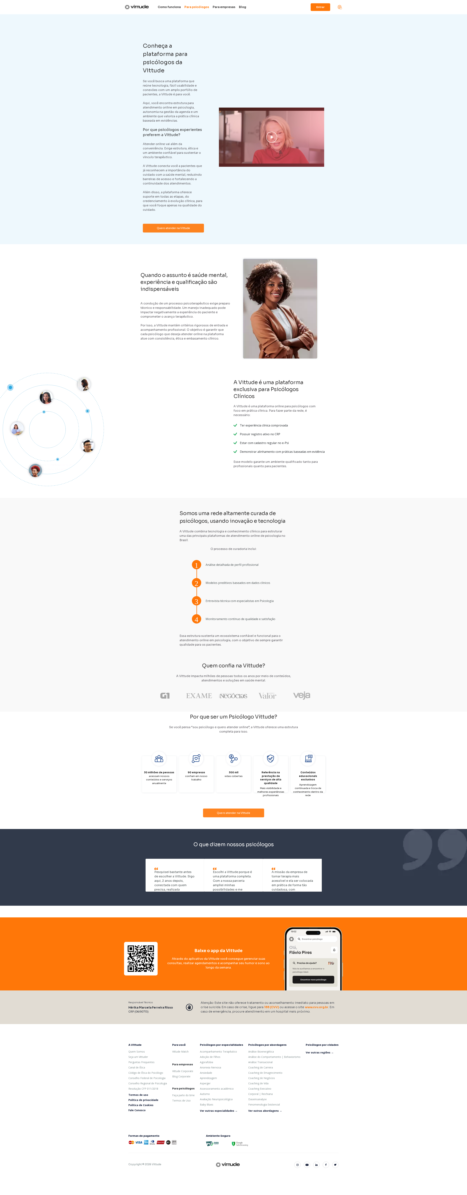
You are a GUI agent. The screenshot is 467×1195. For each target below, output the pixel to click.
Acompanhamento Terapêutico (218, 1051)
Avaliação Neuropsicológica (216, 1099)
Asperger (205, 1083)
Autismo (205, 1093)
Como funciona (169, 7)
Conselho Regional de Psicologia (147, 1083)
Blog (242, 7)
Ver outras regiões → (320, 1052)
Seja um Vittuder (138, 1056)
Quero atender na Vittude (173, 228)
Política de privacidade (143, 1100)
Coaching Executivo (259, 1088)
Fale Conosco (137, 1110)
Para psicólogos (196, 7)
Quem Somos (136, 1051)
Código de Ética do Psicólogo (145, 1072)
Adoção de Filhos (210, 1056)
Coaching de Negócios (261, 1078)
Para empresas (224, 7)
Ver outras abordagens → (265, 1110)
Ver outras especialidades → (219, 1110)
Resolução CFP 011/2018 (143, 1088)
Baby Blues (206, 1104)
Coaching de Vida (258, 1083)
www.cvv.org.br (316, 1007)
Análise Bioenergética (261, 1051)
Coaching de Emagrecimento (265, 1072)
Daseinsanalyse (257, 1099)
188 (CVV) (271, 1007)
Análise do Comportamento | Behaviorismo (274, 1056)
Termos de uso (138, 1095)
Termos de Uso (181, 1100)
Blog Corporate (181, 1076)
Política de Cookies (140, 1105)
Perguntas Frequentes (141, 1062)
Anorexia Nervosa (210, 1067)
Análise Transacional (260, 1062)
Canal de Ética (136, 1067)
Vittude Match (180, 1051)
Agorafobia (206, 1062)
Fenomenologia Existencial (264, 1104)
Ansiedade (206, 1072)
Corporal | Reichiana (260, 1093)
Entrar (320, 7)
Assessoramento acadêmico (217, 1088)
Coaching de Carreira (260, 1067)
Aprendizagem (208, 1078)
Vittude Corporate (182, 1071)
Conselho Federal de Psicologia (146, 1078)
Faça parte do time (183, 1095)
